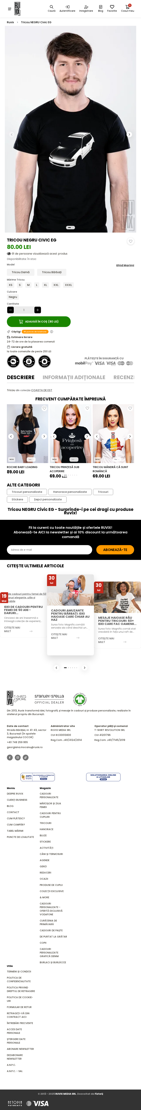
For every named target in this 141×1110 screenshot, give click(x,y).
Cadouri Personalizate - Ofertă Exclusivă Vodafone (51, 909)
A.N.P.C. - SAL (15, 1071)
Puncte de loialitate (20, 837)
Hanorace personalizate (70, 492)
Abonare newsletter (20, 1049)
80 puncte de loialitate (35, 331)
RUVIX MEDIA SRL (65, 1094)
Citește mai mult (12, 629)
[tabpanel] (70, 390)
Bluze (43, 835)
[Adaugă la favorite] (130, 241)
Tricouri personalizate (27, 492)
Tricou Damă (21, 272)
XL (45, 285)
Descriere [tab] (20, 377)
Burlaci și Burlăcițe (53, 962)
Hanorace (46, 829)
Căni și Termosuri (51, 854)
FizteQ (99, 1094)
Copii (43, 943)
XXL (55, 285)
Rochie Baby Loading (22, 467)
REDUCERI (45, 872)
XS (10, 285)
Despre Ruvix (15, 793)
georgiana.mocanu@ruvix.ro (25, 747)
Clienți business (17, 800)
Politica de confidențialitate (19, 979)
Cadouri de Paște (51, 930)
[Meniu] (9, 9)
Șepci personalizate (48, 499)
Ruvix (10, 22)
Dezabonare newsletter (15, 1056)
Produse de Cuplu (51, 885)
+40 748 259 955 (17, 742)
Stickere (17, 499)
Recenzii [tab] (125, 377)
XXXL (68, 285)
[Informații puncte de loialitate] (51, 331)
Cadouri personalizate (49, 795)
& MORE (44, 897)
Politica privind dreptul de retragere (21, 989)
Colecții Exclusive (52, 891)
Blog (10, 806)
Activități (46, 848)
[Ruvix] (22, 9)
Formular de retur (19, 1007)
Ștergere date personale (16, 1040)
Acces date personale (14, 1031)
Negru (13, 297)
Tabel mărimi (15, 831)
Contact (13, 812)
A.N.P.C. (11, 1065)
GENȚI (43, 866)
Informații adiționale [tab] (74, 377)
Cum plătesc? (16, 818)
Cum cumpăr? (16, 824)
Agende (44, 860)
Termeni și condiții (19, 971)
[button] (129, 134)
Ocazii (44, 879)
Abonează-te (115, 549)
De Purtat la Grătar (53, 936)
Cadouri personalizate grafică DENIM (49, 952)
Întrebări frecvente (20, 1023)
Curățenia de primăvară (48, 922)
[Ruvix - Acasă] (16, 698)
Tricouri (103, 492)
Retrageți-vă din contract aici (18, 1015)
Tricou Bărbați (52, 272)
